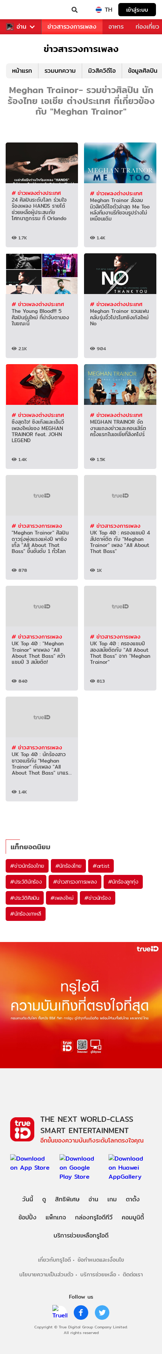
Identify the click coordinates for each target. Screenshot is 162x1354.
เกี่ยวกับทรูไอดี (54, 1259)
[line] (59, 1312)
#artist (101, 866)
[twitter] (102, 1312)
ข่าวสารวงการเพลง (71, 26)
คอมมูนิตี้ (133, 1217)
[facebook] (81, 1312)
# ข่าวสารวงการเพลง (37, 525)
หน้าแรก (22, 70)
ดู (44, 1199)
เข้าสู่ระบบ (137, 9)
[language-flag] (99, 10)
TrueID (21, 9)
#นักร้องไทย (68, 866)
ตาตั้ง (133, 1199)
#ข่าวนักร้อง (97, 898)
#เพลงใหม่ (61, 898)
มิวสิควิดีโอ (102, 70)
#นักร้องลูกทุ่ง (123, 882)
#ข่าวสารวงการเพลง (75, 882)
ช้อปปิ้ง (27, 1217)
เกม (112, 1199)
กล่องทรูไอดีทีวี (94, 1217)
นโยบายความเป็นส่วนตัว (46, 1274)
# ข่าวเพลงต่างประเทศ (36, 193)
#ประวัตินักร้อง (26, 882)
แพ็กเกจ (56, 1217)
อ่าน (21, 26)
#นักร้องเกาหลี (25, 914)
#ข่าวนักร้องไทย (27, 866)
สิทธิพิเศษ (67, 1199)
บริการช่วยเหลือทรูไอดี (81, 1235)
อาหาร (116, 26)
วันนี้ (27, 1199)
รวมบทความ (60, 70)
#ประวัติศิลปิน (24, 898)
